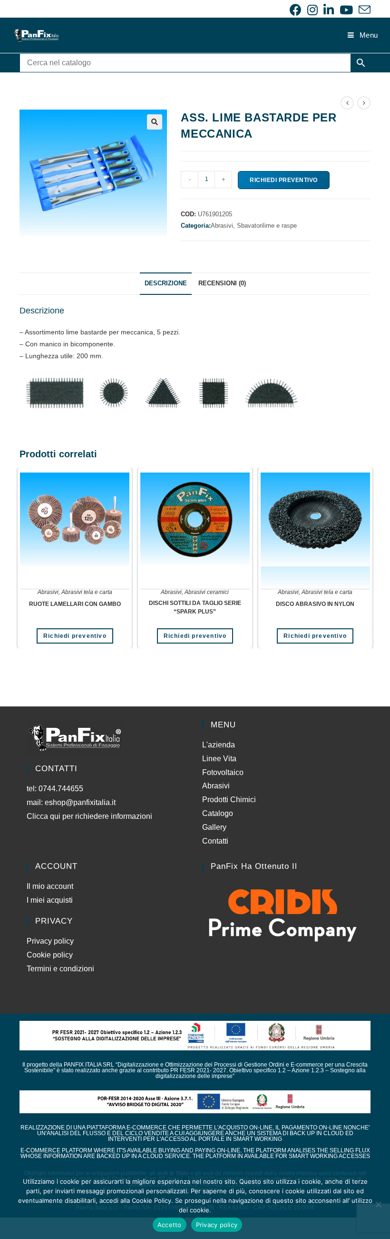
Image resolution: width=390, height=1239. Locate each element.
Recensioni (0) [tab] (222, 283)
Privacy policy (50, 941)
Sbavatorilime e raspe (267, 225)
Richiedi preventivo (284, 180)
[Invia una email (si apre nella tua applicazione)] (363, 10)
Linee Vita (219, 759)
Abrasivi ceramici (207, 592)
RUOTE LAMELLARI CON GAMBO (75, 604)
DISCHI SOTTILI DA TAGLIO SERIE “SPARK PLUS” (195, 607)
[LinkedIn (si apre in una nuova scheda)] (329, 10)
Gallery (214, 827)
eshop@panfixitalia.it (80, 802)
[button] (154, 122)
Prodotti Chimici (229, 800)
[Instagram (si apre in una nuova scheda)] (312, 10)
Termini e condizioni (60, 969)
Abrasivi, (224, 225)
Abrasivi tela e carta (86, 592)
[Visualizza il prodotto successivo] (363, 103)
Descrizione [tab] (166, 283)
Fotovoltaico (223, 772)
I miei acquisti (50, 900)
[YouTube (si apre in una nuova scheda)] (346, 10)
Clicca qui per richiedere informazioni (90, 816)
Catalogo (217, 813)
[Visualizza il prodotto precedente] (347, 103)
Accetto (169, 1225)
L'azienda (218, 745)
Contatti (215, 841)
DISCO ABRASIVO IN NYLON (315, 604)
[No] (378, 1204)
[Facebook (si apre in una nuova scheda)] (295, 10)
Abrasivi (48, 592)
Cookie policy (50, 955)
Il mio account (50, 886)
